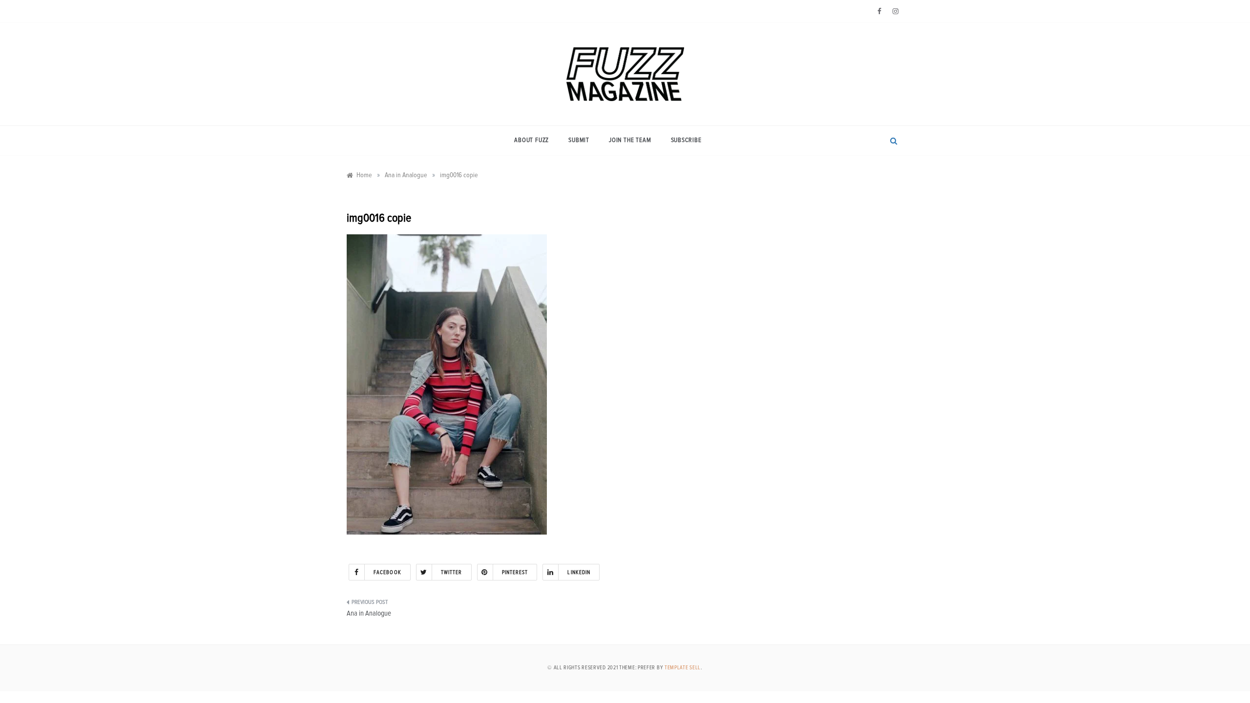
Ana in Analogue (369, 613)
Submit (578, 140)
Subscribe (686, 140)
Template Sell (683, 667)
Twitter (451, 572)
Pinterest (515, 572)
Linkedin (578, 572)
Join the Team (630, 140)
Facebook (387, 572)
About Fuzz (531, 140)
